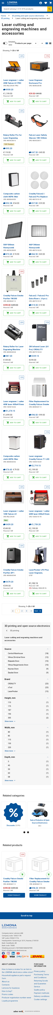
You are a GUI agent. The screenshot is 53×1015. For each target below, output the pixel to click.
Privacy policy (39, 971)
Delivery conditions (42, 996)
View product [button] (14, 895)
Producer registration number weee (16, 998)
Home (3, 16)
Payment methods (41, 993)
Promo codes (7, 994)
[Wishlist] (45, 2)
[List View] (50, 43)
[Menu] (3, 3)
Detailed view (12, 43)
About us (5, 981)
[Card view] (46, 43)
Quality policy (39, 990)
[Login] (40, 3)
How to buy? (7, 991)
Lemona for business (11, 988)
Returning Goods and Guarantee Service (41, 984)
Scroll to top (26, 915)
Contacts (5, 985)
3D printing (5, 18)
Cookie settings (40, 999)
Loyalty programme (10, 1001)
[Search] (49, 9)
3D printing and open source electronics (28, 16)
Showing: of (11, 51)
